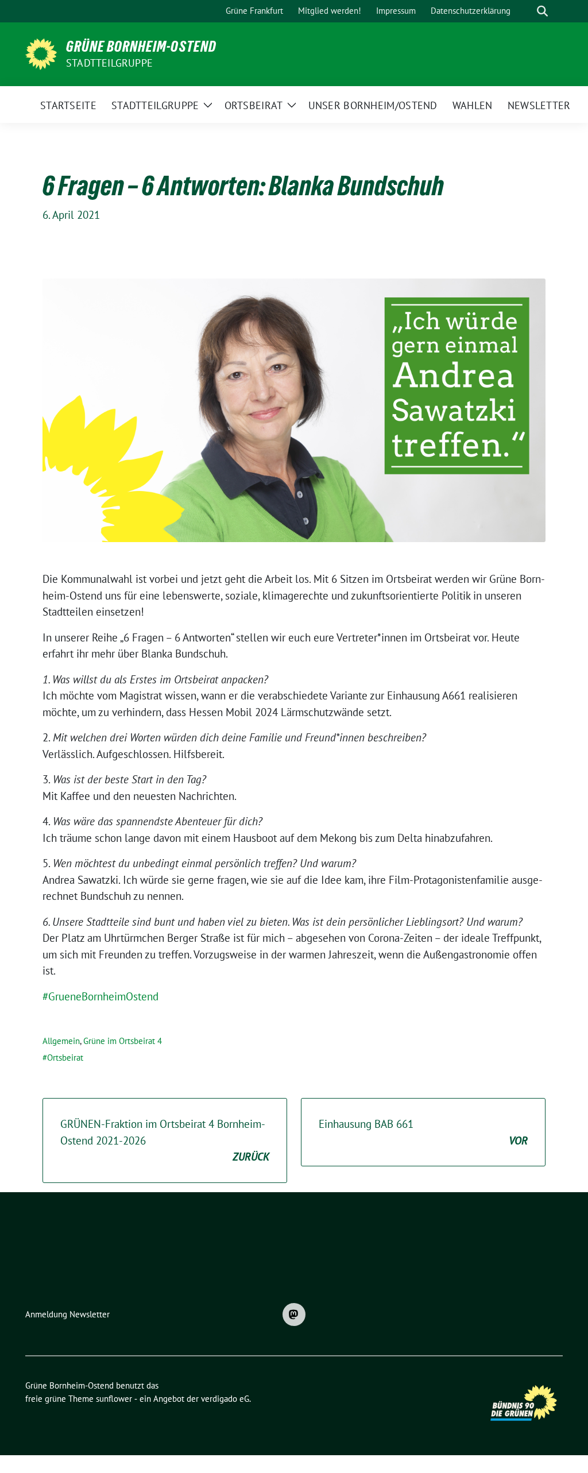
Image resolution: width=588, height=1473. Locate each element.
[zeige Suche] (542, 11)
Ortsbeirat (65, 1057)
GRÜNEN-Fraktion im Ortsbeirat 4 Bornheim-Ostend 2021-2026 (164, 1140)
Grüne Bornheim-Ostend (141, 46)
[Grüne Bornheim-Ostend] (41, 53)
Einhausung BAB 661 (423, 1132)
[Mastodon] (294, 1314)
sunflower (114, 1398)
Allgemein (61, 1040)
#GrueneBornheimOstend (100, 996)
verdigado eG (225, 1398)
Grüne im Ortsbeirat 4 (122, 1040)
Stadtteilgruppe (109, 62)
